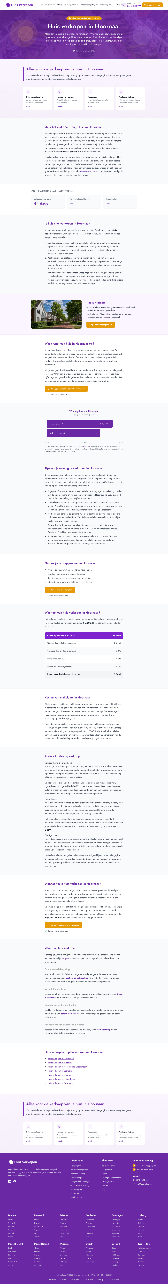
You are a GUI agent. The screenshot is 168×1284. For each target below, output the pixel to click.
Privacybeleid (75, 1279)
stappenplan (67, 958)
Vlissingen (115, 1262)
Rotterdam (141, 1262)
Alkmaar (37, 1248)
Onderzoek (75, 1193)
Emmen (11, 1226)
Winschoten (116, 1236)
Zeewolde (37, 1236)
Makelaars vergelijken (66, 4)
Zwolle (62, 1265)
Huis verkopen (46, 4)
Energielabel (106, 1169)
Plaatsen (104, 1185)
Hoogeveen (12, 1230)
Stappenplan (105, 4)
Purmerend (38, 1265)
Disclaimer (89, 1279)
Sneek (62, 1236)
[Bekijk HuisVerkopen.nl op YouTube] (14, 1181)
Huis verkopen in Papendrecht (61, 1079)
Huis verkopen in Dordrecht (60, 1083)
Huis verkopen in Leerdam (60, 1070)
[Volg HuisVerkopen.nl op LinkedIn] (9, 1181)
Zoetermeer (142, 1265)
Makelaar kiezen (108, 1165)
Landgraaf (141, 1226)
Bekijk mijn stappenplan (61, 589)
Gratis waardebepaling (79, 1185)
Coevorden (12, 1223)
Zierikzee (115, 1265)
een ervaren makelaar (90, 171)
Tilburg (10, 1265)
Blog (118, 4)
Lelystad (37, 1230)
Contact (63, 1279)
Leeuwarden (64, 1233)
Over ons (52, 1279)
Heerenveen (64, 1230)
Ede (87, 1230)
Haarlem (37, 1255)
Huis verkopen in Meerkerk (60, 1062)
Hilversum (37, 1258)
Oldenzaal (63, 1262)
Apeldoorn (90, 1219)
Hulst (113, 1251)
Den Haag (141, 1251)
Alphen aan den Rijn (145, 1248)
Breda (10, 1248)
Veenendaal (90, 1262)
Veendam (115, 1233)
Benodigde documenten (111, 1177)
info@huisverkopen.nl (144, 1183)
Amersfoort (90, 1248)
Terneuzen (115, 1258)
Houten (88, 1251)
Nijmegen (89, 1233)
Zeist (87, 1265)
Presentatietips (76, 1177)
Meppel (11, 1233)
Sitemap (100, 1279)
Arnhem (89, 1223)
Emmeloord (38, 1226)
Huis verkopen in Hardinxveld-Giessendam (67, 1066)
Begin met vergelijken (99, 324)
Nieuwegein (90, 1255)
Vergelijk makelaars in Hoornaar (65, 925)
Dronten (37, 1223)
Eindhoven (12, 1255)
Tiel (87, 1236)
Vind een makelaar (152, 4)
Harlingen (63, 1226)
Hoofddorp (38, 1262)
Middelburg (116, 1255)
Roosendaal (12, 1262)
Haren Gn (115, 1223)
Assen (10, 1219)
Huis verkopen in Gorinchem (61, 1058)
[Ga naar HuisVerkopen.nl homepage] (19, 5)
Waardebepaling (88, 4)
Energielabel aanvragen (80, 1181)
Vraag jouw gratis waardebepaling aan (68, 388)
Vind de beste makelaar (146, 1169)
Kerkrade (141, 1223)
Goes (114, 1248)
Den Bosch (12, 1251)
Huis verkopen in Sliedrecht (60, 1075)
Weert (140, 1236)
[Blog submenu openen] (121, 5)
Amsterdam (38, 1251)
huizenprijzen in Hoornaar (80, 446)
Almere (36, 1219)
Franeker (63, 1223)
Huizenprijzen (76, 1189)
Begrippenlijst (76, 1197)
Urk (35, 1233)
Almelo (62, 1248)
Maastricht (141, 1230)
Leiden (140, 1258)
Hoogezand (116, 1226)
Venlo (140, 1233)
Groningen (116, 1219)
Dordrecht (141, 1255)
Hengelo (63, 1258)
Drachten (63, 1219)
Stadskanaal (116, 1230)
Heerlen (140, 1219)
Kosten (104, 1173)
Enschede (63, 1255)
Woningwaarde (107, 1181)
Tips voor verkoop (77, 1173)
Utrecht (88, 1258)
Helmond (11, 1258)
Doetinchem (90, 1226)
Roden (10, 1236)
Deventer (63, 1251)
